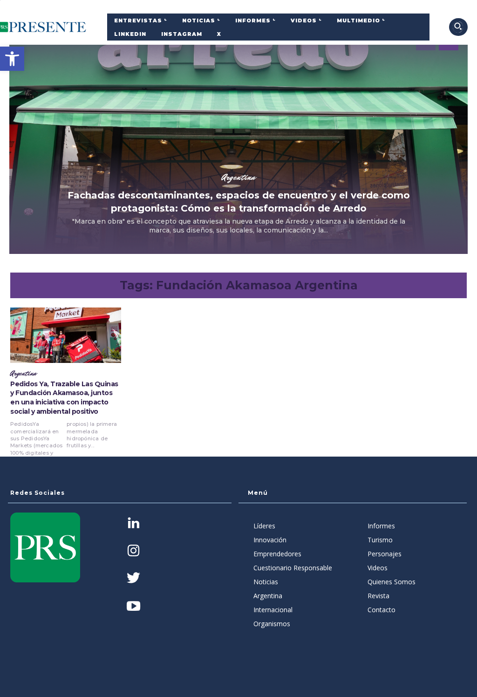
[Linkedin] (133, 523)
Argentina (238, 177)
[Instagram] (133, 551)
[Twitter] (133, 578)
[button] (12, 59)
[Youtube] (133, 606)
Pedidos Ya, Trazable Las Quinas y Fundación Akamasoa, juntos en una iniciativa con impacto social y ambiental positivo (64, 398)
